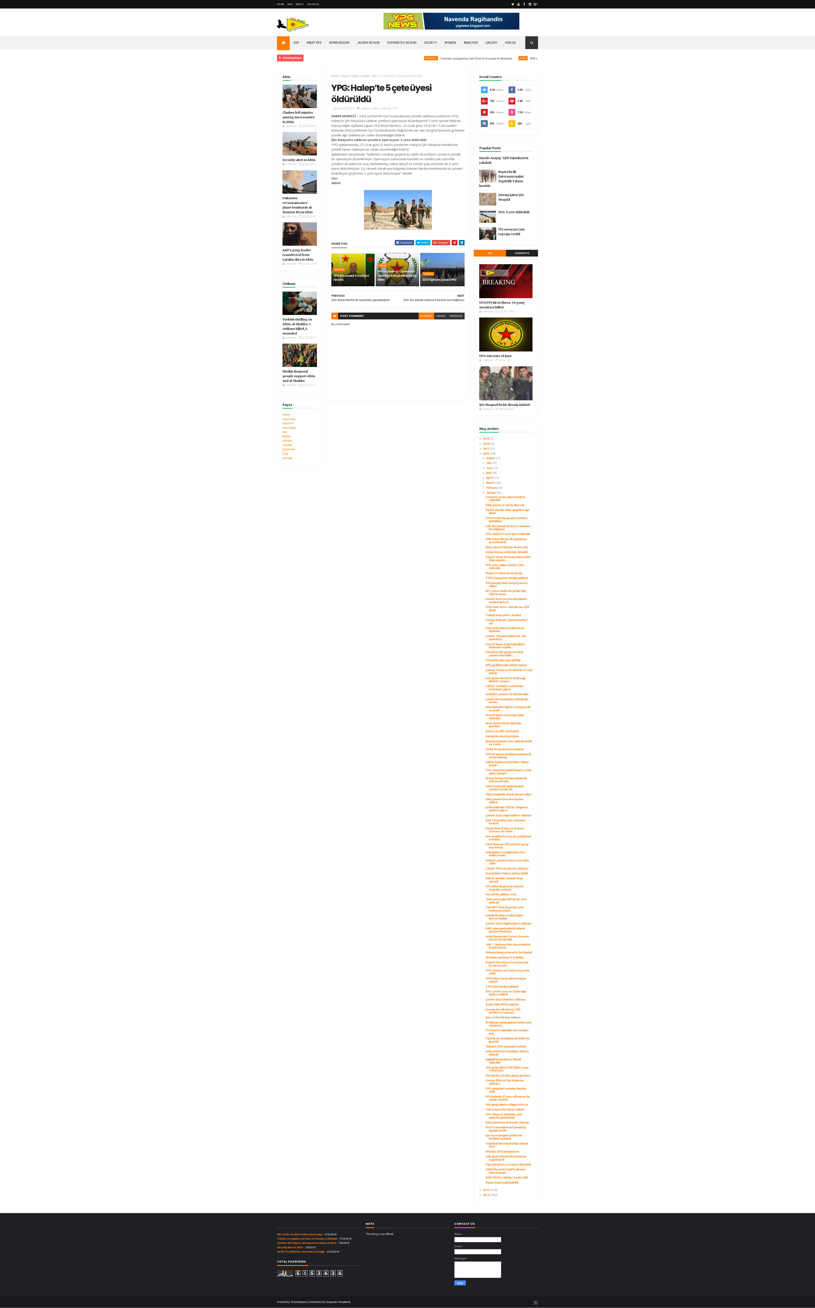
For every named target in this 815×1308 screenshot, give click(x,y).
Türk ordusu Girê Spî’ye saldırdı (505, 1109)
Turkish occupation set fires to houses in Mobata (429, 58)
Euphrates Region (402, 42)
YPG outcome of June (495, 356)
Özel (285, 453)
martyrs (339, 269)
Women (450, 42)
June (489, 468)
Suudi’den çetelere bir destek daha (507, 694)
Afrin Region (339, 42)
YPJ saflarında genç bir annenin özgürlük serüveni (504, 888)
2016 (486, 453)
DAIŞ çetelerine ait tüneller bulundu (507, 1122)
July (489, 462)
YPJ (490, 253)
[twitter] (512, 4)
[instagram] (530, 4)
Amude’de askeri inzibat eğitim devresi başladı (504, 917)
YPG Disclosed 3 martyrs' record (351, 278)
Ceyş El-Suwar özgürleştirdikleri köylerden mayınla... (505, 646)
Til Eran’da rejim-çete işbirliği (503, 660)
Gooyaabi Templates (338, 1302)
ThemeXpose (299, 1302)
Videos (510, 42)
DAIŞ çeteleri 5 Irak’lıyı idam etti (505, 505)
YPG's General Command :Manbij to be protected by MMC (397, 275)
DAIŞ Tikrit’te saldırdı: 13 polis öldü (507, 1177)
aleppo (345, 76)
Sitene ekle (288, 419)
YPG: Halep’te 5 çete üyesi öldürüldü (508, 534)
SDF (296, 42)
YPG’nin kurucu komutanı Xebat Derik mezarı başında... (508, 756)
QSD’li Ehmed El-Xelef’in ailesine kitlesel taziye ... (505, 1171)
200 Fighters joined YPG (439, 280)
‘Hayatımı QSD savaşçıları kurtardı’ (506, 1046)
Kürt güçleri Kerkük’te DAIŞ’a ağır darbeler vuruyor (506, 680)
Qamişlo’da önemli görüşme (502, 736)
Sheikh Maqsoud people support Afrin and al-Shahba (298, 376)
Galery (491, 42)
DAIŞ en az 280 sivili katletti (502, 731)
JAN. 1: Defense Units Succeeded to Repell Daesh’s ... (508, 946)
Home (280, 4)
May (489, 472)
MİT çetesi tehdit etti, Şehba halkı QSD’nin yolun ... (506, 592)
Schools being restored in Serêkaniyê (509, 952)
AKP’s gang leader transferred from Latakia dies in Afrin (297, 254)
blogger (426, 316)
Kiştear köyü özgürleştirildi (502, 1182)
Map (289, 4)
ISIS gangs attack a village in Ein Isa (507, 1104)
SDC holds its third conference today (299, 1234)
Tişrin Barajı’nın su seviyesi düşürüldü (508, 1164)
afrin (476, 58)
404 (284, 432)
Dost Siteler (289, 427)
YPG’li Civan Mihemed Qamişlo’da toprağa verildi (506, 1129)
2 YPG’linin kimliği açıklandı (502, 986)
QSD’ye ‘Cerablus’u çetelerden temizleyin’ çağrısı (505, 688)
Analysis (471, 42)
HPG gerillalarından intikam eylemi (506, 665)
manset (365, 76)
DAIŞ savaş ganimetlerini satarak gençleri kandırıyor (505, 930)
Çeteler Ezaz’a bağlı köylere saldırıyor (509, 815)
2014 (486, 1195)
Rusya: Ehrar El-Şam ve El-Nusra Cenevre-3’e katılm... (505, 830)
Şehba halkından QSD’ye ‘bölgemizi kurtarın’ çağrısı (507, 809)
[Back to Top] (535, 1302)
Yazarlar (287, 445)
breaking (384, 58)
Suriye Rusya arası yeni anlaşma (505, 749)
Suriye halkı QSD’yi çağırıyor (502, 1004)
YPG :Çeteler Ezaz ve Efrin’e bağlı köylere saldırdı (506, 993)
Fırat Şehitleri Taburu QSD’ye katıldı (507, 873)
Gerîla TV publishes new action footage (301, 1251)
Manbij (382, 265)
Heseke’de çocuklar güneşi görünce (508, 1075)
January (491, 492)
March (490, 482)
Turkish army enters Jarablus (503, 615)
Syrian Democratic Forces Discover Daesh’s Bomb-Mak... (507, 938)
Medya (286, 436)
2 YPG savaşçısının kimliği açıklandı (507, 578)
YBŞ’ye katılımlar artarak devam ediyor (509, 794)
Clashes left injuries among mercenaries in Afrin (298, 117)
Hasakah (428, 273)
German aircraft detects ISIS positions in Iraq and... (503, 1011)
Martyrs (314, 42)
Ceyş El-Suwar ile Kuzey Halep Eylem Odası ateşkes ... (508, 559)
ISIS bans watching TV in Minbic (505, 957)
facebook (456, 316)
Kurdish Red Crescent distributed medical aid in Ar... (506, 601)
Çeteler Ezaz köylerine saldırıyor (506, 999)
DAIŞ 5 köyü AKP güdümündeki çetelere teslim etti (504, 788)
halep (355, 76)
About (300, 4)
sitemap (287, 458)
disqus (440, 316)
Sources (313, 4)
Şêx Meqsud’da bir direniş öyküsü (504, 405)
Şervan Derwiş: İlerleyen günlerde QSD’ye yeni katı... (506, 780)
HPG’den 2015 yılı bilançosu (502, 1151)
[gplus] (535, 4)
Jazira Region (368, 42)
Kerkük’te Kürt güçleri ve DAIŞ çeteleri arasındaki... (504, 654)
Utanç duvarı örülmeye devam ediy (507, 547)
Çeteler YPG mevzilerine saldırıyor (507, 868)
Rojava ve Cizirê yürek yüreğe (504, 573)
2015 (486, 1190)
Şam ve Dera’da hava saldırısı (503, 1017)
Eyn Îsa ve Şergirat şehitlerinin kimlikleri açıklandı (504, 1137)
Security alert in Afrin (298, 160)
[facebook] (524, 4)
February (492, 487)
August (491, 458)
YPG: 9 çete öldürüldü (514, 212)
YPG (374, 76)
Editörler (287, 440)
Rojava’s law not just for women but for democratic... (507, 964)
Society (430, 42)
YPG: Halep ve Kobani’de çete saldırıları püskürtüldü (504, 1116)
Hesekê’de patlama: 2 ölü (501, 894)
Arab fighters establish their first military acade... (505, 854)
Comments (522, 253)
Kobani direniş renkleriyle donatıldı (507, 552)
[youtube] (518, 4)
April (489, 477)
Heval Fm (287, 423)
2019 (486, 438)
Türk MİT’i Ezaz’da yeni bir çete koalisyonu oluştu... (505, 909)
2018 (486, 443)
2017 (486, 448)
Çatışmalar (288, 449)
